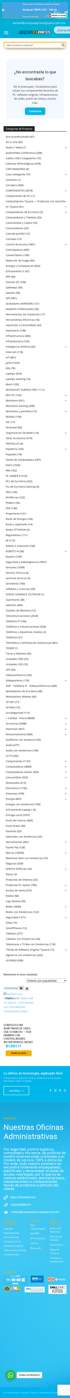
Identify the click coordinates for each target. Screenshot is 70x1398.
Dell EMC (35, 1233)
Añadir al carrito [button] (18, 1053)
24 (8, 988)
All (16, 988)
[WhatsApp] (64, 1090)
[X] (60, 1090)
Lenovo (34, 1243)
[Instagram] (55, 1090)
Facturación (56, 1244)
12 (5, 988)
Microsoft (35, 1248)
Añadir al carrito (59, 12)
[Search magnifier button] (63, 45)
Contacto (35, 111)
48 (12, 988)
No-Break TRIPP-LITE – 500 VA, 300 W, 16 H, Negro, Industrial (42, 6)
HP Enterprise (37, 1238)
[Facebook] (50, 1090)
